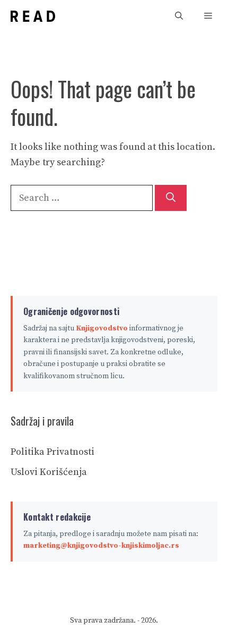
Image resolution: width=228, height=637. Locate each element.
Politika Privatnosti (52, 452)
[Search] (171, 198)
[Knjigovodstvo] (33, 16)
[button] (179, 16)
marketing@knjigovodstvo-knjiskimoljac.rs (101, 545)
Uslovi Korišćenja (49, 472)
